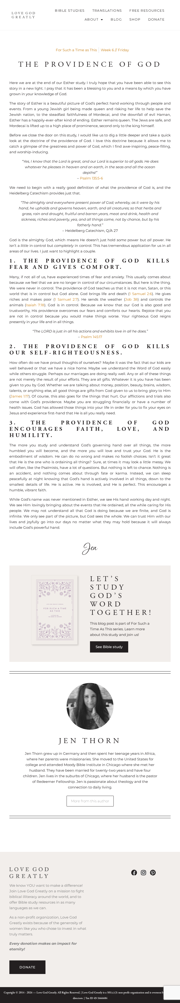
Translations (107, 10)
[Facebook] (134, 872)
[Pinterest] (153, 872)
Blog (116, 19)
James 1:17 (20, 396)
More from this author (90, 801)
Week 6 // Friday (115, 50)
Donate (156, 19)
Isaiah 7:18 (35, 305)
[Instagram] (143, 872)
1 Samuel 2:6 (140, 294)
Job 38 (131, 299)
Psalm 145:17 (91, 337)
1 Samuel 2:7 (66, 299)
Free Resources (147, 10)
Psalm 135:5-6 (91, 178)
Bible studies (70, 10)
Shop (135, 19)
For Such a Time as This (76, 50)
